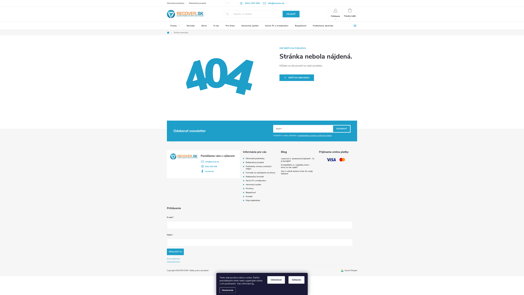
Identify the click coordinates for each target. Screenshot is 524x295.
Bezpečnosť (251, 192)
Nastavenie (227, 290)
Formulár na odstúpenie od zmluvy (260, 172)
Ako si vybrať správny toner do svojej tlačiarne (296, 172)
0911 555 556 (211, 166)
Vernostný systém (253, 184)
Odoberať (341, 128)
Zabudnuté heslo (173, 262)
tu (253, 283)
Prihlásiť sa (175, 251)
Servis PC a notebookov (256, 180)
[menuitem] (175, 26)
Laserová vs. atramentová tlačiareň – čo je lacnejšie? (297, 159)
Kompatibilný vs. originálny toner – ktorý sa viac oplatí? (295, 166)
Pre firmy (250, 188)
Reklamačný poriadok (197, 3)
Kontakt (249, 196)
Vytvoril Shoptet (350, 270)
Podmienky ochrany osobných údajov (258, 167)
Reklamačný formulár (255, 176)
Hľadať (291, 14)
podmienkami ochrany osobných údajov (315, 135)
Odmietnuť (276, 279)
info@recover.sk (212, 161)
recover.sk (209, 171)
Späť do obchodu (298, 77)
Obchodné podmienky (175, 3)
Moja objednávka (253, 200)
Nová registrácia (173, 259)
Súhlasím (296, 279)
